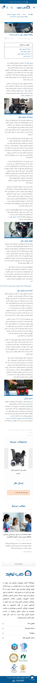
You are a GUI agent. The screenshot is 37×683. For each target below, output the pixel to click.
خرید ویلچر (29, 402)
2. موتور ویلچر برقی (26, 51)
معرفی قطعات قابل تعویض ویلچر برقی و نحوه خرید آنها (17, 286)
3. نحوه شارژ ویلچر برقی (24, 54)
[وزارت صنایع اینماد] (18, 668)
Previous (28, 435)
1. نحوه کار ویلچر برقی (25, 49)
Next (31, 435)
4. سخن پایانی (27, 56)
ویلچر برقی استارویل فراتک (18, 470)
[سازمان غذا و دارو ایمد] (18, 658)
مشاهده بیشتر (27, 551)
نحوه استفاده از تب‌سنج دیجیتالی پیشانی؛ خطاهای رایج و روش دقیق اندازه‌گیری (17, 535)
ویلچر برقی (20, 93)
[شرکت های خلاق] (18, 647)
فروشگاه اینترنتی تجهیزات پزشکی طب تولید (18, 418)
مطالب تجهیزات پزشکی (17, 430)
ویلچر (31, 63)
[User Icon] (7, 8)
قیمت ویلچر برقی (15, 217)
